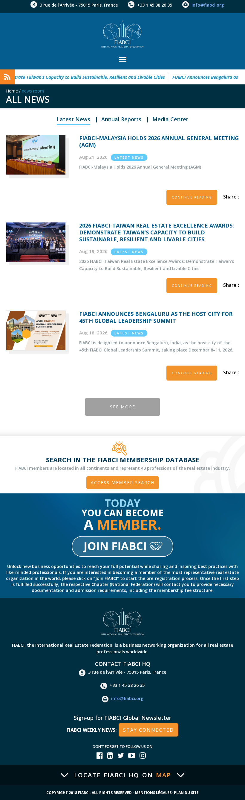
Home (12, 91)
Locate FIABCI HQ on (122, 775)
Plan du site (186, 792)
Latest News (73, 119)
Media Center (170, 119)
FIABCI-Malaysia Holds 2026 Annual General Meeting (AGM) (159, 141)
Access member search (122, 482)
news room (33, 91)
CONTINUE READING (192, 197)
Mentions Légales (153, 792)
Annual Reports (121, 119)
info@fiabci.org (208, 5)
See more (122, 407)
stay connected (148, 730)
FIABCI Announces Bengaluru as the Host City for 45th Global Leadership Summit (155, 317)
